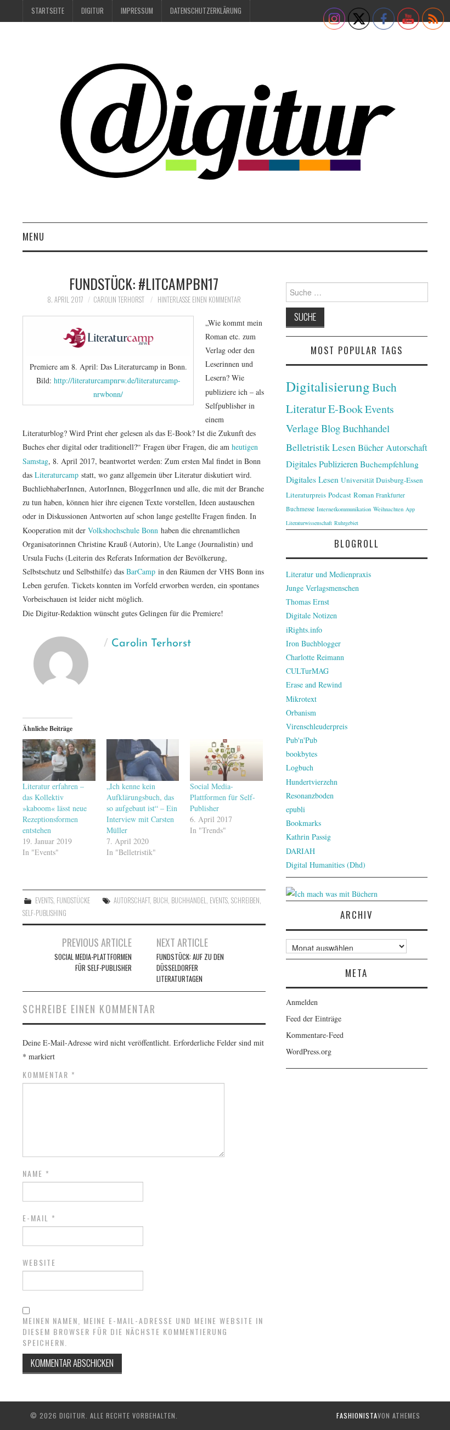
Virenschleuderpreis (316, 726)
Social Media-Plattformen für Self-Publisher (222, 797)
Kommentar (49, 1074)
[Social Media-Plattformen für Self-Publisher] (226, 760)
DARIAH (300, 851)
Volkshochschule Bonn (123, 530)
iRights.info (304, 629)
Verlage (302, 428)
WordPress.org (308, 1051)
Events (44, 900)
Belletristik (308, 447)
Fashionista (357, 1415)
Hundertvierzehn (312, 782)
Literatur (306, 408)
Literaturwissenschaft (309, 523)
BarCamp (140, 571)
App (410, 509)
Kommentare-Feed (315, 1035)
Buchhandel (188, 900)
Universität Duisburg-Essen (382, 480)
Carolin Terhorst (118, 299)
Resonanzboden (310, 795)
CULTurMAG (307, 671)
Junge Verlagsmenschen (322, 588)
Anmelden (302, 1002)
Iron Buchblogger (313, 643)
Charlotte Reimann (315, 657)
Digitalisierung (328, 386)
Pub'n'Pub (301, 740)
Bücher (371, 448)
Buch (160, 900)
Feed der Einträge (313, 1018)
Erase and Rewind (314, 684)
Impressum (137, 10)
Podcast (339, 495)
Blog (330, 428)
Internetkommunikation (344, 509)
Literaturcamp (56, 475)
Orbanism (301, 712)
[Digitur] (225, 126)
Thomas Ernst (307, 601)
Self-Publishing (44, 913)
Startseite (47, 10)
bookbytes (301, 753)
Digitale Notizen (311, 615)
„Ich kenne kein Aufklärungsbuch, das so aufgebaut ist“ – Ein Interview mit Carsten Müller (141, 808)
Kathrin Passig (308, 836)
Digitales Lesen (312, 479)
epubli (295, 809)
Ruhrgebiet (346, 523)
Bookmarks (303, 823)
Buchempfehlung (389, 464)
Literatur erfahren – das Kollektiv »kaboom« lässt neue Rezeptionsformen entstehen (54, 808)
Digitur (92, 10)
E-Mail (39, 1218)
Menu (33, 236)
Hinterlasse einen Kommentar (199, 299)
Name (36, 1173)
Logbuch (299, 767)
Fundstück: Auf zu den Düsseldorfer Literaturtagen (190, 968)
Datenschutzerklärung (205, 10)
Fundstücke (73, 900)
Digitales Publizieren (322, 464)
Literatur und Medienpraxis (328, 574)
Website (39, 1262)
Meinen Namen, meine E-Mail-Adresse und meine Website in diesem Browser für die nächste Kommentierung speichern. (142, 1331)
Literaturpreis (306, 495)
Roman (363, 495)
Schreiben (245, 900)
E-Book (345, 408)
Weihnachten (388, 509)
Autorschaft (132, 900)
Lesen (344, 447)
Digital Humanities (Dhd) (325, 864)
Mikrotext (301, 699)
